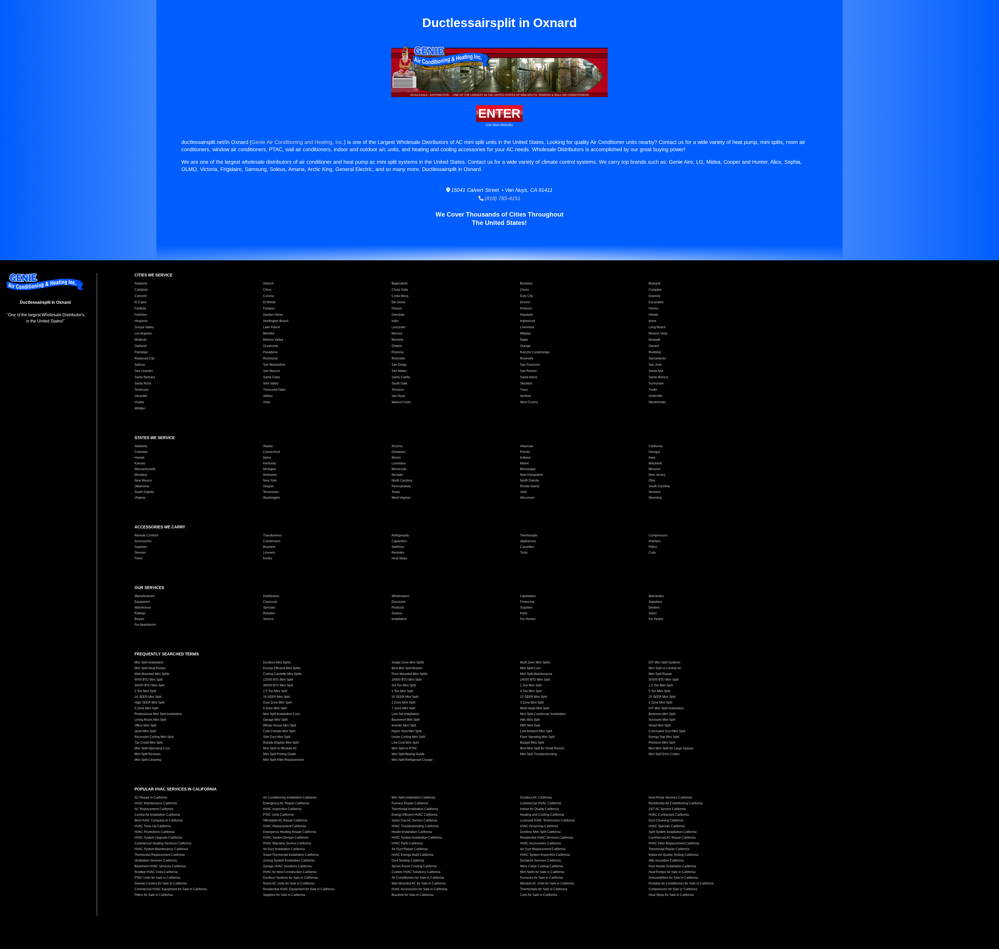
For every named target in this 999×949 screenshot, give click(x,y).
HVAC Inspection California (282, 809)
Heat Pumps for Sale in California (672, 872)
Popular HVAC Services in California (176, 789)
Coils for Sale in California (538, 895)
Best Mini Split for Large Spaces (671, 748)
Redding (655, 352)
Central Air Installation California (157, 815)
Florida (525, 452)
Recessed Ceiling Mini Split (154, 737)
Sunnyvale (656, 383)
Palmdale (141, 352)
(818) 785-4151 (502, 198)
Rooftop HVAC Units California (156, 872)
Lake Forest (271, 327)
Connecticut (271, 452)
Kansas (140, 463)
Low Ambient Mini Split (536, 731)
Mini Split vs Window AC (280, 748)
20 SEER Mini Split (405, 697)
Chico (267, 290)
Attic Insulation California (666, 860)
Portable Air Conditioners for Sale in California (681, 883)
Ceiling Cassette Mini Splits (282, 674)
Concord (141, 296)
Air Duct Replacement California (543, 849)
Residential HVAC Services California (546, 837)
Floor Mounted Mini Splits (409, 674)
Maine (524, 463)
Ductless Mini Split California (540, 832)
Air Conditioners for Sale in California (418, 878)
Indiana (525, 457)
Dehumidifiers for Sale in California (673, 878)
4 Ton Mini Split (531, 691)
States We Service (155, 437)
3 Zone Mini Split (532, 702)
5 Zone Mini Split (146, 708)
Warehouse (143, 607)
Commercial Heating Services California (163, 843)
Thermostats (528, 535)
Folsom (397, 308)
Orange (525, 346)
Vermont (654, 492)
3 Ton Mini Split (402, 691)
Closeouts (270, 602)
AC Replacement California (154, 809)
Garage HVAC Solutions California (287, 866)
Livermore (527, 327)
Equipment (142, 602)
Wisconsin (527, 497)
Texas (396, 492)
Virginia (140, 497)
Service (268, 619)
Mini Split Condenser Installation (543, 714)
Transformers (272, 535)
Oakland (140, 346)
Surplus (397, 613)
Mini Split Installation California (413, 797)
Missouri (655, 469)
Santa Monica (658, 377)
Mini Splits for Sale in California (542, 872)
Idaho (267, 457)
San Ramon (528, 371)
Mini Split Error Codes (664, 754)
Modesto (141, 339)
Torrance (398, 389)
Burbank (655, 283)
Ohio (652, 480)
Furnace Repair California (410, 803)
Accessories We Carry (160, 527)
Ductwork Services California (540, 860)
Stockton (526, 383)
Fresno (653, 308)
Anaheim (141, 283)
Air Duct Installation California (284, 849)
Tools (524, 552)
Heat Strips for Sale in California (671, 895)
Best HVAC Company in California (159, 820)
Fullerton (141, 315)
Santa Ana (656, 371)
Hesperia (141, 321)
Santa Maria (528, 377)
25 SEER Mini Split (662, 697)
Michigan (269, 469)
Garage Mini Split (275, 720)
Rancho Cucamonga (534, 352)
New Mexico (143, 480)
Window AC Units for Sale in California (547, 883)
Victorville (655, 396)
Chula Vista (400, 290)
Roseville (526, 358)
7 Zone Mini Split (403, 708)
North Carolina (402, 480)
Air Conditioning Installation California (290, 797)
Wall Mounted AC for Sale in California (419, 883)
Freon (139, 558)
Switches (398, 547)
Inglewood (527, 321)
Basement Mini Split (406, 720)
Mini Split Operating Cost (152, 748)
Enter (499, 113)
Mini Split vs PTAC (404, 748)
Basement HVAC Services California (160, 866)
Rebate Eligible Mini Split (281, 742)
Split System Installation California (673, 832)
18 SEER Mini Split (276, 697)
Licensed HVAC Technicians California (547, 820)
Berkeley (526, 283)
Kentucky (269, 463)
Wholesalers (400, 596)
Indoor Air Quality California (539, 809)
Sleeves (140, 552)
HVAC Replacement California (284, 826)
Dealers (654, 607)
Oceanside (270, 346)
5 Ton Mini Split (659, 691)
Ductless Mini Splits (277, 662)
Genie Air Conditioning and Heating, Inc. (298, 142)
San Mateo (399, 371)
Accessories (143, 541)
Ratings (140, 613)
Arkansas (526, 446)
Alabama (141, 446)
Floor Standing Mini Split (537, 737)
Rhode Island (529, 486)
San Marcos (271, 371)
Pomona (398, 352)
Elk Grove (398, 302)
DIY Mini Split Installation (666, 708)
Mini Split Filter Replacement (283, 760)
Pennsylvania (401, 486)
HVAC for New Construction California (290, 872)
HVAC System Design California (285, 837)
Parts (523, 613)
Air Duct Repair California (410, 849)
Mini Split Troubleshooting (538, 754)
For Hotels (656, 619)
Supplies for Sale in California (284, 895)
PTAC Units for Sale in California (157, 878)
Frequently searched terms (167, 654)
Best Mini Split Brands (407, 668)
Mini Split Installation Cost (281, 714)
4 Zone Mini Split (660, 702)
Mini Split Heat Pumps (150, 668)
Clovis (524, 290)
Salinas (140, 364)
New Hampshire (531, 475)
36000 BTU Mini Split (149, 685)
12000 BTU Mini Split (278, 679)
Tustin (653, 389)
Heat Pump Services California (670, 797)
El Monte (269, 302)
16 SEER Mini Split (148, 697)
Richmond (270, 358)
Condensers (271, 541)
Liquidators (528, 596)
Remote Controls (146, 535)
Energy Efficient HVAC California (415, 815)
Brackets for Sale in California (412, 895)
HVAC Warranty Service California (287, 843)
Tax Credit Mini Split (149, 742)
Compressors (658, 535)
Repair (139, 619)
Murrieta (397, 339)
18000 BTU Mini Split (406, 679)
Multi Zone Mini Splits (535, 662)
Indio (395, 321)
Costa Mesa (400, 296)
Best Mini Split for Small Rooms (542, 748)
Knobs (267, 558)
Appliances (528, 541)
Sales (653, 613)
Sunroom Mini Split (662, 720)
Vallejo (268, 396)
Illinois (396, 457)
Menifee (268, 333)
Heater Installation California (412, 832)
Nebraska (270, 475)
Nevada (397, 475)
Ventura (525, 396)
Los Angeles (143, 333)
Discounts (399, 602)
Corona (268, 296)
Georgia (654, 452)
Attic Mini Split (530, 720)
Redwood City (145, 358)
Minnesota (399, 469)
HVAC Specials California (667, 826)
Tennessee (271, 492)
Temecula (141, 389)
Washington (271, 497)
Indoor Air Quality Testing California (673, 855)
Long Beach (657, 327)
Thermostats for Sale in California (543, 889)
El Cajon (141, 302)
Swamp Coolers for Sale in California (161, 883)
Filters (653, 547)
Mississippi (528, 469)
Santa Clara (271, 377)
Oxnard (654, 346)
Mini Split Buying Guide (408, 754)
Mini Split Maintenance (536, 674)
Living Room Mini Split (150, 720)
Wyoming (655, 497)
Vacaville (141, 396)
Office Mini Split (145, 725)
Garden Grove (273, 315)
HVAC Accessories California (540, 843)
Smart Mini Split (660, 725)
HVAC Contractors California (669, 815)
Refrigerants (400, 535)
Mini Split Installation (149, 662)
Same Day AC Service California (414, 820)
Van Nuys (398, 396)
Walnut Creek (401, 402)
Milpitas (525, 333)
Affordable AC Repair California (285, 820)
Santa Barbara (145, 377)
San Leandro (144, 371)
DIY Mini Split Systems (664, 662)
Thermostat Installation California (415, 809)
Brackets (269, 547)
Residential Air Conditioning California (676, 803)
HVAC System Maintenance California (161, 849)
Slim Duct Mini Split (276, 737)
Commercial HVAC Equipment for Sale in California (171, 889)
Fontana (269, 308)
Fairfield (140, 308)
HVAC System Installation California (417, 837)
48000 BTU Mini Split (278, 685)
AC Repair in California (151, 797)
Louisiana (399, 463)
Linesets (269, 552)
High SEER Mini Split (149, 702)
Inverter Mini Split (404, 725)
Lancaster (399, 327)
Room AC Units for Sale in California (288, 883)
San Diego (399, 364)
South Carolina (659, 486)
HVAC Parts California (407, 843)
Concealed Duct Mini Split (667, 731)
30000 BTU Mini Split (663, 679)
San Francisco (530, 364)
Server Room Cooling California (414, 866)
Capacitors (399, 541)
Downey (654, 296)
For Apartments (145, 625)
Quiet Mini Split (145, 731)
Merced (397, 333)
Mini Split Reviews (148, 754)
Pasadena (270, 352)
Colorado (141, 452)
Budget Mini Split (532, 742)
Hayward (526, 315)
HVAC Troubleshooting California (415, 826)
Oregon (268, 486)
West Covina (529, 402)
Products (398, 607)
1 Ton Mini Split (531, 685)
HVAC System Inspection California (545, 855)
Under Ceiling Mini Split (408, 737)
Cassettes (527, 547)
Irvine (652, 321)
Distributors (271, 596)
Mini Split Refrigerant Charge (412, 760)
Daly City (526, 296)
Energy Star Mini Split (664, 737)
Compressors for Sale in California (673, 889)
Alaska (268, 446)
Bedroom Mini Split (662, 714)
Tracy (524, 389)
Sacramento (657, 358)
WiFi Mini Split (530, 725)
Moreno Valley (273, 339)
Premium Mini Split (662, 742)
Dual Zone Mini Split (277, 702)
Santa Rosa (143, 383)
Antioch (268, 283)
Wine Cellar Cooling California (541, 866)
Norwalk (654, 339)
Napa (524, 339)
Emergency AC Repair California (286, 803)
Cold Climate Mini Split (279, 731)
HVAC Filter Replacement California (674, 843)
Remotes (398, 552)
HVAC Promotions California (155, 832)
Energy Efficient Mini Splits (281, 668)
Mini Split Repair (660, 674)
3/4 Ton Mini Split (404, 685)
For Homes (528, 619)
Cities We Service (153, 275)
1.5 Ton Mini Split (661, 685)
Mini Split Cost (530, 668)
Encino (525, 302)
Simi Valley (271, 383)
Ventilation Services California (156, 860)
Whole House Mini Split (279, 725)
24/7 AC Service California (667, 809)
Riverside (398, 358)
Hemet (653, 315)
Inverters (655, 541)
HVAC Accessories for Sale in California (419, 889)
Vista (266, 402)
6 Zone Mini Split (275, 708)
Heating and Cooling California (542, 815)
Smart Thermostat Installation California (291, 855)
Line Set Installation (405, 714)
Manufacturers (145, 596)
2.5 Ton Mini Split (275, 691)
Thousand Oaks (274, 389)
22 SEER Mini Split (533, 697)
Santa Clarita (401, 377)
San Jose (655, 364)
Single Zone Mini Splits (408, 662)
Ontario (397, 346)
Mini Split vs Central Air (665, 668)
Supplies (141, 547)
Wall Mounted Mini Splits (152, 674)
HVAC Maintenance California (156, 803)
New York (270, 480)
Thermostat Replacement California (160, 855)
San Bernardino (274, 364)
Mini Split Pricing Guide (279, 754)
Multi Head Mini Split (534, 708)
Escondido (656, 302)
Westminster (657, 402)
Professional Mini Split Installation (158, 714)
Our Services (149, 587)
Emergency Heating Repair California (289, 832)
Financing (527, 602)
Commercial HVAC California (540, 803)
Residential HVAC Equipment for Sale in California (298, 889)
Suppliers (655, 602)
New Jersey (657, 475)
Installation (399, 619)
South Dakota (144, 492)
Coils (652, 552)
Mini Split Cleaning (148, 760)
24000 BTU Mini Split (535, 679)
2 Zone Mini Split (403, 702)
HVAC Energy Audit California (412, 855)
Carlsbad (141, 290)
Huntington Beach (276, 321)
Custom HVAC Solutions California (416, 872)
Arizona (397, 446)
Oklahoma (142, 486)
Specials (269, 607)
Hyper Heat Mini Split (406, 731)
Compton (655, 290)
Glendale (398, 315)
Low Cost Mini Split (405, 742)
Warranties (656, 596)
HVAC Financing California (539, 826)
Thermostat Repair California (669, 849)
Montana (141, 475)
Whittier (140, 408)
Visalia (139, 402)
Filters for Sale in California (154, 895)
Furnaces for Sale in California (541, 878)
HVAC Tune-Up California (153, 826)
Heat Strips (399, 558)
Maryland (655, 463)
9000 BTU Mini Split (149, 679)
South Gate (399, 383)
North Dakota (529, 480)
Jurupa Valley (144, 327)
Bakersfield (399, 283)
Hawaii (139, 457)
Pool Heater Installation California (672, 866)
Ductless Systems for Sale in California (290, 878)
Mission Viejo (658, 333)
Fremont (526, 308)
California (655, 446)
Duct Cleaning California (666, 820)
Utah (523, 492)
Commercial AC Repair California (672, 837)
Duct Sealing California (408, 860)
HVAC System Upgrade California (158, 837)
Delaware (398, 452)
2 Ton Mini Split (145, 691)
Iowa (652, 457)
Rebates (269, 613)
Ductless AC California (536, 797)
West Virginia (401, 497)
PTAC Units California (278, 815)
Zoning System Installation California (289, 860)
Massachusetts (145, 469)
